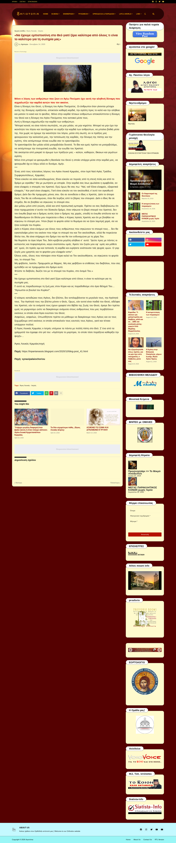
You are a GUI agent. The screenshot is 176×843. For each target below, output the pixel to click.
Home (128, 839)
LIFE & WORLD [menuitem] (125, 14)
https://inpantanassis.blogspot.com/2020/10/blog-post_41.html (55, 351)
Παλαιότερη (114, 483)
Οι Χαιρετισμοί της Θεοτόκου (149, 194)
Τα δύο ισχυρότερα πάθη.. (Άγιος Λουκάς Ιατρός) (65, 428)
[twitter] (159, 1)
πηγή (41, 343)
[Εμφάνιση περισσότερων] (61, 393)
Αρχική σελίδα (19, 31)
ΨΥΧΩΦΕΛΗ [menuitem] (83, 14)
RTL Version (159, 839)
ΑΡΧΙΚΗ (14, 2)
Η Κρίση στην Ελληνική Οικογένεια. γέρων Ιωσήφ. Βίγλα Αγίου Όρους (154, 354)
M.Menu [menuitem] (54, 14)
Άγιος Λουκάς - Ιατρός (35, 31)
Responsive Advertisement (67, 58)
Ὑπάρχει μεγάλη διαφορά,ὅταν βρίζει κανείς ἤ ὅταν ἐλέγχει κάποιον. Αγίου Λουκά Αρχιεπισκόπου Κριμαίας (31, 431)
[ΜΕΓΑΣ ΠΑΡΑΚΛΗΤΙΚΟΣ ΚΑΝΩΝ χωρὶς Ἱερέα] (134, 216)
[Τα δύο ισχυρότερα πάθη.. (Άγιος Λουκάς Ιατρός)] (67, 417)
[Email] (56, 393)
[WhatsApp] (47, 393)
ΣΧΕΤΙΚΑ (23, 2)
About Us (136, 839)
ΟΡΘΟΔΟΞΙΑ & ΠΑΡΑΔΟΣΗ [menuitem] (103, 14)
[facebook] (153, 1)
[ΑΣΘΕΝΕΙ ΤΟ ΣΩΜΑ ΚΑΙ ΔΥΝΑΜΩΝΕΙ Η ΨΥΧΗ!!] (103, 417)
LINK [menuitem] (138, 14)
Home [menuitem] (45, 14)
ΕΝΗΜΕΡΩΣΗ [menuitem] (68, 14)
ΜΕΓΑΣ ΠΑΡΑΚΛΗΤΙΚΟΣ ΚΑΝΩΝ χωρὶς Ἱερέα (150, 216)
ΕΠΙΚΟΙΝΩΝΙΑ (32, 2)
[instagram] (156, 1)
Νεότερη (19, 483)
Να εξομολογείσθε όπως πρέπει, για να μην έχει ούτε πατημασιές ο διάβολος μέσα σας (135, 355)
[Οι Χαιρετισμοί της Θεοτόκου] (134, 196)
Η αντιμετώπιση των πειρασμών (150, 205)
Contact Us (147, 839)
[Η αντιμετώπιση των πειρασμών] (134, 206)
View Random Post (145, 34)
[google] (136, 249)
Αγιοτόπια (29, 839)
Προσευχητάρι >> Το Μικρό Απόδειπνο (141, 182)
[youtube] (163, 1)
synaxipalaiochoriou (33, 359)
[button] (145, 14)
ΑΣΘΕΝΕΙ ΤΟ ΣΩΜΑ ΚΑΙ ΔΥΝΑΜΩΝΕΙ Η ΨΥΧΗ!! (97, 428)
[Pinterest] (51, 393)
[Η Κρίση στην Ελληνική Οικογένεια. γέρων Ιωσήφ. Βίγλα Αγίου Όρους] (154, 342)
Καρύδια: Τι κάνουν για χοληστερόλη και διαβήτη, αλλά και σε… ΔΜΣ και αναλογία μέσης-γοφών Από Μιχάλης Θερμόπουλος (135, 321)
